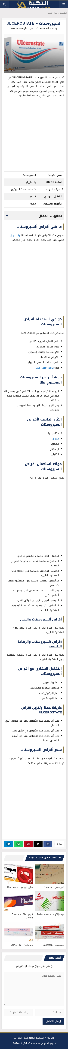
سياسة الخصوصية (34, 1037)
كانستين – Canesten (53, 945)
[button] (4, 4)
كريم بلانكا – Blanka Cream (22, 916)
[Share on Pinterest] (28, 844)
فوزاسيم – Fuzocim (53, 887)
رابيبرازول (15, 235)
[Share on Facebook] (48, 844)
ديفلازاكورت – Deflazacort (50, 914)
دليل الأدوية (52, 13)
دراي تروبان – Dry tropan (20, 887)
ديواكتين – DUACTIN (21, 945)
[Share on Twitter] (38, 844)
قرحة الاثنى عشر (44, 367)
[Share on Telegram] (8, 844)
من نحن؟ (49, 1037)
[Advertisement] (34, 135)
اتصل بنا (18, 1037)
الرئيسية (63, 13)
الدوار (56, 438)
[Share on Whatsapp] (18, 844)
